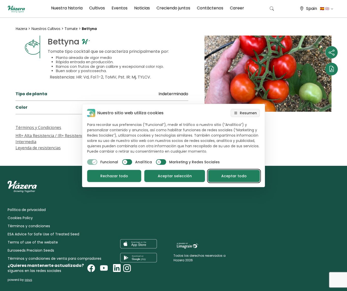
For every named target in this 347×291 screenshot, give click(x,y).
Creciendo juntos (173, 8)
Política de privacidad (27, 209)
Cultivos (97, 8)
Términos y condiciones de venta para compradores (54, 258)
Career (237, 8)
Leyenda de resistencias (38, 148)
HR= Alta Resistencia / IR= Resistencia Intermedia (50, 138)
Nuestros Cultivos (46, 28)
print (20, 154)
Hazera (21, 28)
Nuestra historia (67, 8)
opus (28, 280)
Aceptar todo (234, 176)
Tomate (71, 28)
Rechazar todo (114, 176)
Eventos (120, 8)
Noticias (142, 8)
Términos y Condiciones (38, 127)
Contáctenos (210, 8)
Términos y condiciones (29, 226)
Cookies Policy (20, 217)
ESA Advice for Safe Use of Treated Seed (43, 234)
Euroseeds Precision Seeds (31, 250)
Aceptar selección (175, 176)
